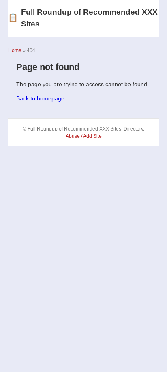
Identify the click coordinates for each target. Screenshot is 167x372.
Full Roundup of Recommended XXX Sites (83, 18)
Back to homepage (40, 98)
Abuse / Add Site (84, 136)
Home (14, 50)
